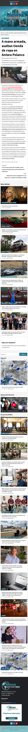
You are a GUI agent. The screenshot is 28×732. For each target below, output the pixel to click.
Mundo (10, 202)
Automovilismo (5, 276)
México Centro (9, 537)
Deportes (10, 276)
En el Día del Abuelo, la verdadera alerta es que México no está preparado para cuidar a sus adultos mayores (13, 463)
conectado (16, 345)
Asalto (5, 161)
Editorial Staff (13, 58)
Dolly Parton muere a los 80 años (10, 206)
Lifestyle (3, 226)
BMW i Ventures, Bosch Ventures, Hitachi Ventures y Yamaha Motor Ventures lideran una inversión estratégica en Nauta (14, 490)
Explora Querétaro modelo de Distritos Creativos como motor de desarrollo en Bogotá (14, 541)
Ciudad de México (18, 89)
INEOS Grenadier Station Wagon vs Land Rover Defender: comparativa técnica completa (13, 255)
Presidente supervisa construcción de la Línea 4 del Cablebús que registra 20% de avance (13, 332)
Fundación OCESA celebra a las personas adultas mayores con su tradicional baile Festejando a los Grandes (14, 620)
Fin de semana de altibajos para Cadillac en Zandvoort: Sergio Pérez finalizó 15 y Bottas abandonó (12, 282)
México (3, 642)
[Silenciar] (23, 411)
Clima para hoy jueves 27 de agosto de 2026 (12, 387)
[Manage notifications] (3, 729)
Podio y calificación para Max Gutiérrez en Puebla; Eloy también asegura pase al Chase (14, 307)
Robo (17, 161)
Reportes (7, 383)
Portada (7, 38)
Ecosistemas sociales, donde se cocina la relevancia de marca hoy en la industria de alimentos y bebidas (12, 567)
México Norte (8, 511)
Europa (3, 433)
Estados (3, 511)
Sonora (13, 511)
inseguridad (12, 161)
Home (2, 33)
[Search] (26, 29)
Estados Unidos (5, 202)
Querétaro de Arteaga (17, 537)
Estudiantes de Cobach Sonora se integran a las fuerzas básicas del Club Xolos (13, 516)
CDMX (3, 38)
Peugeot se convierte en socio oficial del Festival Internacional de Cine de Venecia (14, 230)
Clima (3, 383)
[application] (14, 404)
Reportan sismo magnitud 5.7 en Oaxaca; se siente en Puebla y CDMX (15, 175)
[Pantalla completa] (25, 411)
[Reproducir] (2, 411)
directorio (13, 702)
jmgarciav (9, 207)
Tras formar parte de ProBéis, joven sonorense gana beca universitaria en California (13, 168)
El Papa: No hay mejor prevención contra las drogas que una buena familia (12, 437)
